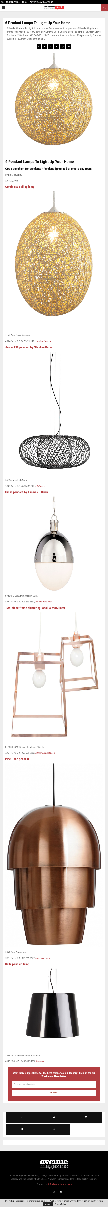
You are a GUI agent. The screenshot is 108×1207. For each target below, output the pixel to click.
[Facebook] (47, 1192)
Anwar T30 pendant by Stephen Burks (28, 347)
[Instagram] (61, 1192)
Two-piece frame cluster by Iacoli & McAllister (35, 608)
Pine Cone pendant (17, 759)
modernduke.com (43, 601)
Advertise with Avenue (41, 2)
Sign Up (54, 1093)
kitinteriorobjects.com (45, 753)
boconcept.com (42, 958)
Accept (48, 1204)
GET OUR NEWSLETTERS (14, 2)
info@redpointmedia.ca (60, 1184)
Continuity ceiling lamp (20, 187)
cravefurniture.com (43, 341)
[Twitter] (54, 1192)
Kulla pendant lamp (17, 964)
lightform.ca (40, 486)
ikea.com (40, 1061)
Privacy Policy (60, 1204)
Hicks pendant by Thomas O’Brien (26, 492)
